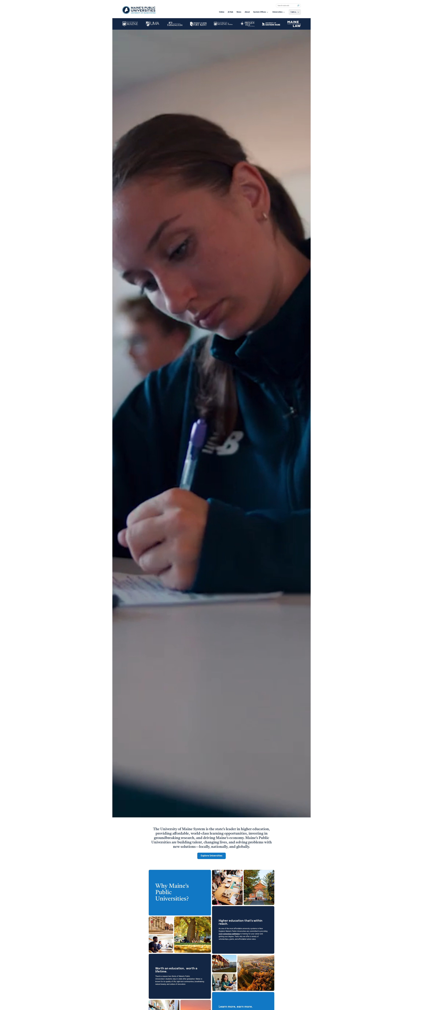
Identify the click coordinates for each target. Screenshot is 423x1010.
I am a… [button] (294, 12)
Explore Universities (211, 856)
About (247, 12)
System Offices (259, 12)
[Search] (298, 5)
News (239, 12)
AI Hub (230, 12)
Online (221, 12)
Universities (277, 12)
